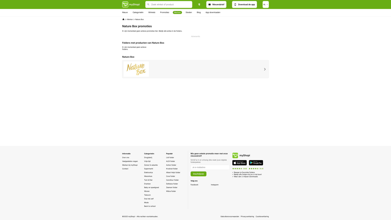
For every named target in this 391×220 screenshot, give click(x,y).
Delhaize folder (172, 184)
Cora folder (170, 176)
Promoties (164, 12)
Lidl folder (170, 157)
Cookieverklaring (262, 216)
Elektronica (148, 172)
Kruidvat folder (172, 169)
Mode (146, 202)
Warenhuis (148, 176)
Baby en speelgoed (151, 187)
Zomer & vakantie (151, 165)
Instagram (215, 185)
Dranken (147, 184)
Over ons (125, 157)
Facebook (194, 185)
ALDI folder (170, 161)
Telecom (147, 195)
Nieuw (125, 12)
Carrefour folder (172, 180)
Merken (177, 12)
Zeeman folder (171, 187)
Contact (125, 169)
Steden (189, 12)
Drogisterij (148, 157)
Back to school (150, 206)
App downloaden (213, 12)
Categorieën (138, 12)
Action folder (171, 165)
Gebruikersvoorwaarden (230, 216)
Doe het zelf (149, 199)
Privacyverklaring (247, 216)
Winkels (151, 12)
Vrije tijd (147, 161)
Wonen (146, 191)
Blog (199, 12)
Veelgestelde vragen (130, 161)
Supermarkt (148, 169)
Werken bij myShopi (130, 165)
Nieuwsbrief (218, 4)
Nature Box (139, 19)
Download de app (246, 4)
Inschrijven (198, 174)
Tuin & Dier (148, 180)
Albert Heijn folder (173, 172)
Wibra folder (171, 191)
